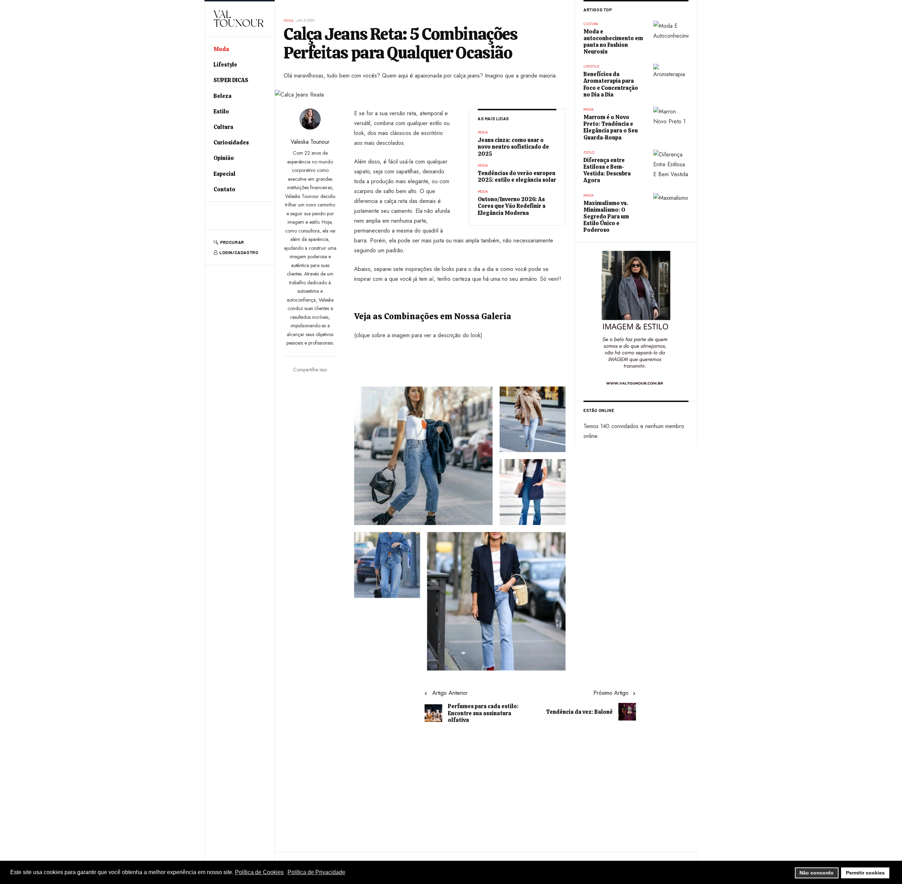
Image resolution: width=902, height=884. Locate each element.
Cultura (223, 127)
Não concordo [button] (816, 873)
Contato (224, 189)
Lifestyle (225, 64)
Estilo (221, 111)
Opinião (224, 158)
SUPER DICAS (231, 80)
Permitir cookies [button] (865, 873)
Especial (224, 174)
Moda (221, 49)
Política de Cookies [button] (259, 872)
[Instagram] (242, 215)
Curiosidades (231, 142)
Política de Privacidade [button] (316, 872)
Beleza (222, 96)
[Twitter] (229, 215)
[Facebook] (216, 215)
